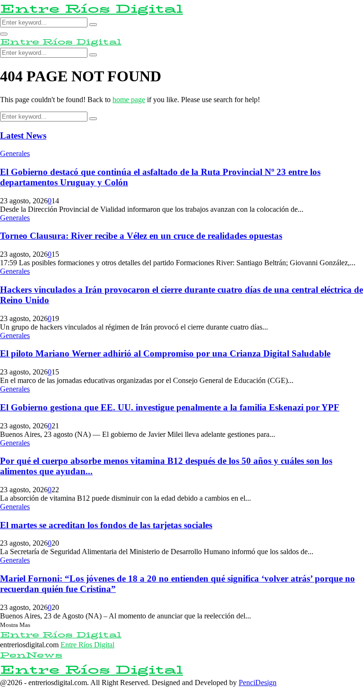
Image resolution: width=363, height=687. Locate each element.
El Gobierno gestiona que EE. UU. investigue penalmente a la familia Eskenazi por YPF (169, 407)
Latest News (23, 135)
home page (128, 100)
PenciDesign (258, 682)
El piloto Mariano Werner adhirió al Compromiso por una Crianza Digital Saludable (165, 353)
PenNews (31, 655)
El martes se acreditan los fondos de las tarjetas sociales (106, 525)
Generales (15, 153)
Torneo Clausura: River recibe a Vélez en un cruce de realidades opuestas (141, 236)
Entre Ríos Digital (91, 8)
